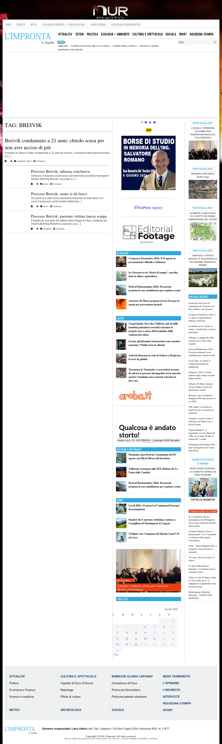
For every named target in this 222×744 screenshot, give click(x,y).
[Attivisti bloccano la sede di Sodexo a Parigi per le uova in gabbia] (121, 363)
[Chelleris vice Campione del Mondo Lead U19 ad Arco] (121, 541)
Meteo (34, 24)
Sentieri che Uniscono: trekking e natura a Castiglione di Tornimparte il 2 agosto (152, 521)
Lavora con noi (98, 24)
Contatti (20, 24)
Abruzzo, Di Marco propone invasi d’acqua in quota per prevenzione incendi (154, 302)
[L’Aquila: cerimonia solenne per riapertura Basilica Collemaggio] (148, 571)
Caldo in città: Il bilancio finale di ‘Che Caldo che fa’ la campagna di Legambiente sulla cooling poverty (202, 582)
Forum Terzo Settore (203, 511)
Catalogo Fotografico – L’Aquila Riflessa (63, 24)
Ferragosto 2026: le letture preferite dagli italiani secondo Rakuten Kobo (202, 375)
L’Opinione (171, 683)
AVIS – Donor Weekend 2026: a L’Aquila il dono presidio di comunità (203, 548)
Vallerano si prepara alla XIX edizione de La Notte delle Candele (201, 340)
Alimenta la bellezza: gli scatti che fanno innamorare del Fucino (203, 216)
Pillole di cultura (70, 696)
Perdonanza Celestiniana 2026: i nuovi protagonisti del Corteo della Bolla (203, 447)
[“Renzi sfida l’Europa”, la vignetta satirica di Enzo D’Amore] (203, 488)
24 (117, 644)
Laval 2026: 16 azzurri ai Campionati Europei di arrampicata (199, 363)
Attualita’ (17, 676)
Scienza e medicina (21, 696)
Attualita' (21, 161)
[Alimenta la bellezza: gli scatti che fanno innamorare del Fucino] (203, 232)
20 (145, 638)
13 (145, 632)
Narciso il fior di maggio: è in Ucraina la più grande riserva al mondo (203, 260)
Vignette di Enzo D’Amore (76, 683)
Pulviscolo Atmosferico (126, 690)
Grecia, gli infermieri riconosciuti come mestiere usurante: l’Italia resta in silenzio (155, 343)
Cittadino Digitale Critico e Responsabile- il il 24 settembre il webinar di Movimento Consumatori (202, 536)
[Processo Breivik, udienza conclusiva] (32, 183)
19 (136, 638)
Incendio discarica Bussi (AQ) (202, 175)
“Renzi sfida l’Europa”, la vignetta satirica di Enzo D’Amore (202, 471)
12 (136, 632)
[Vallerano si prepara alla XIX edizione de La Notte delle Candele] (121, 476)
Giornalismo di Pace (124, 683)
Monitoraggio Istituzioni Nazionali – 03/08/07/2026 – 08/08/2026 (201, 595)
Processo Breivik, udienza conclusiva (60, 171)
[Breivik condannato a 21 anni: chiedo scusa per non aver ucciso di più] (6, 161)
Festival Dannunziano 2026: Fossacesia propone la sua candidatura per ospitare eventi (154, 288)
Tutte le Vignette (203, 499)
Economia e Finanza (22, 690)
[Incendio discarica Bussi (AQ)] (203, 190)
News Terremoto (176, 676)
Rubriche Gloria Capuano (132, 676)
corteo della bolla (125, 45)
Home (8, 24)
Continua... (41, 161)
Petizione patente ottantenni (129, 696)
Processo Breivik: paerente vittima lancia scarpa (69, 216)
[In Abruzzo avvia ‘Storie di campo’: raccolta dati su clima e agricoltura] (121, 280)
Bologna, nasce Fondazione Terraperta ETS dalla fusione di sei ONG (202, 398)
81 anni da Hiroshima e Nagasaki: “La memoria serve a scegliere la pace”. (202, 568)
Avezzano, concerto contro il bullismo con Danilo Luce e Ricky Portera (201, 421)
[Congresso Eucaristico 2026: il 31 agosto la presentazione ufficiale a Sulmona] (121, 266)
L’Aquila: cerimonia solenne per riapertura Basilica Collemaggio (143, 587)
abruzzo (63, 45)
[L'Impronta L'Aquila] (29, 39)
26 (136, 644)
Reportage (66, 690)
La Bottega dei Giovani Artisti (126, 24)
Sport (120, 500)
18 (127, 638)
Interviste (171, 696)
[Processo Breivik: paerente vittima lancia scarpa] (32, 228)
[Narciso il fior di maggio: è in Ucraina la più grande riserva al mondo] (203, 278)
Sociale (118, 710)
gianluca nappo (149, 45)
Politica (14, 683)
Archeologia (70, 710)
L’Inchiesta (171, 690)
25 (127, 644)
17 (117, 638)
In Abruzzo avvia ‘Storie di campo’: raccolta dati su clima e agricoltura (153, 274)
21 (154, 638)
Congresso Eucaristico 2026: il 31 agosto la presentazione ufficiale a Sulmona (152, 260)
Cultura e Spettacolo (129, 449)
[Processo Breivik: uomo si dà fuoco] (32, 206)
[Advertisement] (111, 84)
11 (127, 632)
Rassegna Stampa (177, 703)
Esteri (29, 161)
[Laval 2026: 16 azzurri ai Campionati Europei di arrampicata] (121, 513)
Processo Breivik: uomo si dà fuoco (59, 193)
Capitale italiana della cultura (90, 45)
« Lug (115, 654)
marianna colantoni (70, 49)
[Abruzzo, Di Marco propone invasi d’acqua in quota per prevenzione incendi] (121, 308)
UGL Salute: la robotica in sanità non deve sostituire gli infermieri (201, 409)
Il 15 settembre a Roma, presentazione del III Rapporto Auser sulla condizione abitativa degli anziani (202, 521)
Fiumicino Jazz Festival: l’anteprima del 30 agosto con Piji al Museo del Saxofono (152, 456)
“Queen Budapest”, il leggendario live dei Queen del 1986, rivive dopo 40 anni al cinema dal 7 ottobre (202, 434)
